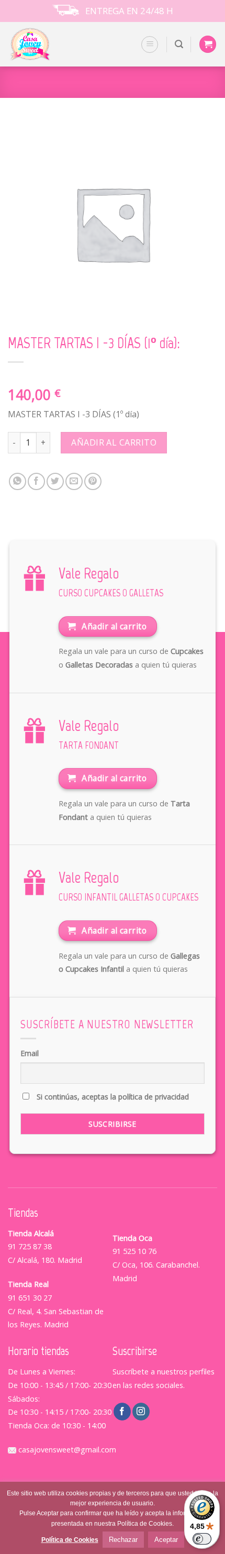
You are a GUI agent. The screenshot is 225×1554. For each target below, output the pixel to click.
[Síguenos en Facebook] (122, 1411)
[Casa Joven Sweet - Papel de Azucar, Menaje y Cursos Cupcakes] (43, 44)
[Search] (179, 44)
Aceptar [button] (166, 1540)
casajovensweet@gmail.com (66, 1450)
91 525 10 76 (134, 1251)
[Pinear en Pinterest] (93, 481)
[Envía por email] (74, 481)
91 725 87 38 (30, 1246)
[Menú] (149, 44)
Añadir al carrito (113, 442)
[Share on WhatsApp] (17, 481)
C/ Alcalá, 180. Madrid (45, 1260)
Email (29, 1053)
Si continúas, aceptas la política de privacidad (112, 1097)
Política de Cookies (69, 1540)
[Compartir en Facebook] (36, 481)
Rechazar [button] (123, 1540)
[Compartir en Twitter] (55, 481)
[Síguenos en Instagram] (141, 1411)
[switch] (202, 1539)
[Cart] (207, 44)
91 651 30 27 (30, 1298)
